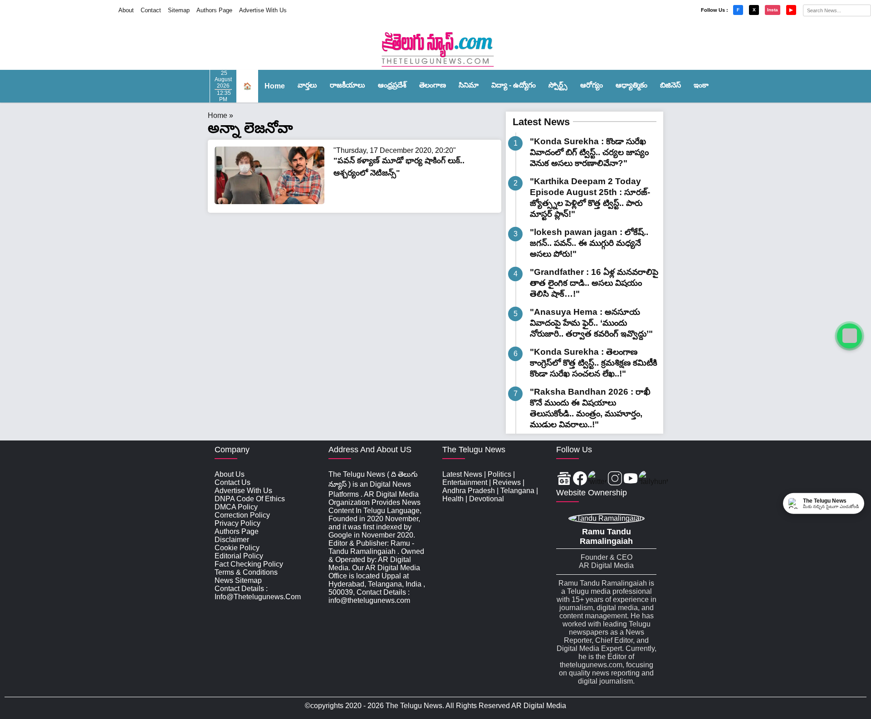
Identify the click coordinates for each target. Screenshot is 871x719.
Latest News (541, 121)
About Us (230, 474)
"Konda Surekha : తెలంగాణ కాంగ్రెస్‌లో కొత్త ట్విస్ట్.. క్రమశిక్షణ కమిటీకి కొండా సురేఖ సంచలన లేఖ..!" (593, 362)
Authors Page (214, 10)
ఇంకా (701, 85)
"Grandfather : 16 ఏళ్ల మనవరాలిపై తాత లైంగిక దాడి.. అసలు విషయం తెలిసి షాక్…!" (594, 282)
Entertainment (464, 482)
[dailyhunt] (653, 479)
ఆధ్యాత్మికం (631, 85)
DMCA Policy (236, 507)
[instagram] (615, 479)
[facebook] (580, 479)
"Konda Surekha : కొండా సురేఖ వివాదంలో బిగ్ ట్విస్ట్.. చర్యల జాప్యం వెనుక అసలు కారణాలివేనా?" (589, 152)
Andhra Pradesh (468, 490)
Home (274, 86)
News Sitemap (238, 580)
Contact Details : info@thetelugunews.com (258, 593)
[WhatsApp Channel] (849, 335)
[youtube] (631, 479)
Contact (151, 10)
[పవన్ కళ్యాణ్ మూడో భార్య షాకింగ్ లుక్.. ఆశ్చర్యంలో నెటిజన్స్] (269, 201)
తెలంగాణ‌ (432, 85)
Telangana (517, 490)
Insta (772, 9)
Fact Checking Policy (249, 564)
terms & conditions (246, 572)
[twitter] (597, 479)
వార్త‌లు (307, 85)
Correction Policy (242, 515)
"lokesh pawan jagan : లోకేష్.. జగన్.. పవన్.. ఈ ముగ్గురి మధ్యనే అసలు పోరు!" (589, 243)
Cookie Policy (237, 548)
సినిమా (469, 85)
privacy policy (237, 523)
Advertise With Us (263, 10)
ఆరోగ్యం (591, 85)
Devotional (486, 499)
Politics (499, 474)
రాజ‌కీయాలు (347, 85)
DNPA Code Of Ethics (250, 499)
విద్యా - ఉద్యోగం (513, 85)
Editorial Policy (239, 556)
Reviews (507, 482)
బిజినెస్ (670, 85)
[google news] (564, 479)
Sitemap (179, 10)
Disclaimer (232, 539)
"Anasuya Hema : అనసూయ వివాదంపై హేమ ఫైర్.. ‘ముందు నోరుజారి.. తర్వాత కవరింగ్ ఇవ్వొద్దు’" (591, 322)
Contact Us (232, 482)
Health (453, 499)
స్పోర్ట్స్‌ (558, 85)
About (126, 10)
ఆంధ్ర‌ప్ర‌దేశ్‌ (392, 85)
